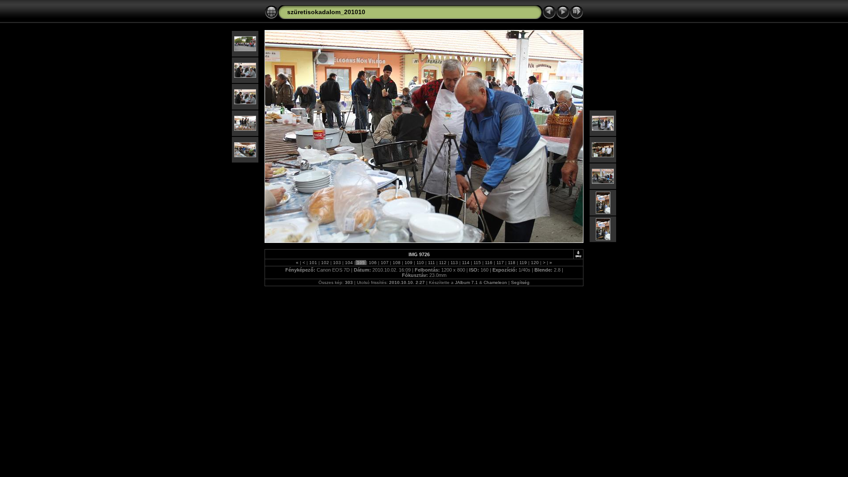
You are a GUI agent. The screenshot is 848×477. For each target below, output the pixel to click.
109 (408, 262)
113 (454, 262)
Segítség (520, 282)
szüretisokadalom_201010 (326, 11)
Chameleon (495, 282)
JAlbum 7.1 (466, 282)
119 (523, 262)
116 (489, 262)
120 (535, 262)
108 (396, 262)
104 (349, 262)
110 (420, 262)
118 (512, 262)
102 (325, 262)
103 (337, 262)
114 (466, 262)
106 (372, 262)
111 (431, 262)
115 (477, 262)
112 (443, 262)
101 (313, 262)
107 (384, 262)
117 (500, 262)
